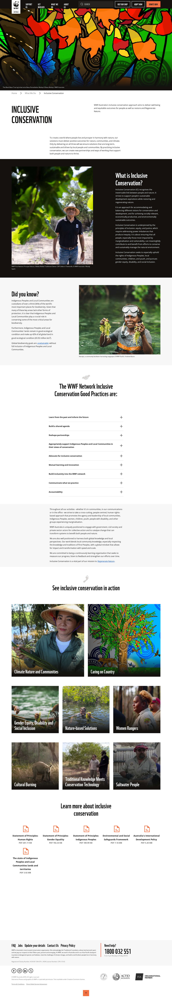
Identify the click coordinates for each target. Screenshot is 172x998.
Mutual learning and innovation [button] (64, 465)
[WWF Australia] (16, 7)
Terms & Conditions (18, 984)
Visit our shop (122, 4)
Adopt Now (138, 4)
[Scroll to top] (86, 993)
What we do (55, 6)
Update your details (35, 945)
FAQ (14, 945)
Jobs (20, 945)
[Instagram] (19, 970)
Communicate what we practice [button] (64, 483)
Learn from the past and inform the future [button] (69, 417)
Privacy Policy (68, 945)
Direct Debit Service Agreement (36, 984)
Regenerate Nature (106, 561)
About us (66, 6)
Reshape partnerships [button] (59, 435)
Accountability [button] (56, 492)
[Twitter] (30, 970)
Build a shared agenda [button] (59, 426)
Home (14, 93)
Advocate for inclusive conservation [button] (66, 456)
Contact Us (53, 945)
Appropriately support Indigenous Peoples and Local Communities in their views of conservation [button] (81, 445)
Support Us (29, 6)
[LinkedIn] (25, 970)
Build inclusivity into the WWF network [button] (67, 474)
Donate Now (153, 4)
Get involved (41, 6)
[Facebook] (14, 970)
